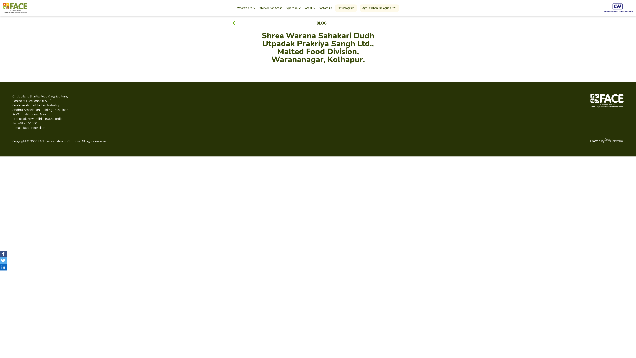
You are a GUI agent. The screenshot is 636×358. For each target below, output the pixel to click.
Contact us (325, 8)
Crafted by (597, 141)
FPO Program (346, 8)
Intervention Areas (270, 8)
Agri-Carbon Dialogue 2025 (379, 8)
